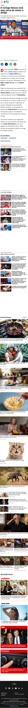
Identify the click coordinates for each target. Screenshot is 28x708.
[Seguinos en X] (12, 688)
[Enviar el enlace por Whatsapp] (10, 64)
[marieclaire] (14, 604)
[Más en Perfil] (9, 574)
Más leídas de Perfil (8, 254)
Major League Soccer (5, 141)
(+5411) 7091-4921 (8, 704)
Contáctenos (3, 694)
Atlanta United (12, 138)
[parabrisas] (14, 651)
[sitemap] (22, 688)
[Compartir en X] (6, 64)
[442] (14, 684)
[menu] (2, 1)
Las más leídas (6, 193)
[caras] (14, 628)
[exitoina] (14, 579)
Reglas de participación (19, 694)
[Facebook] (9, 688)
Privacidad (3, 695)
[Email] (14, 64)
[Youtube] (16, 688)
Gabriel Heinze (4, 138)
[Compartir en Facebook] (2, 64)
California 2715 (8, 703)
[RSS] (19, 688)
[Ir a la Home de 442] (6, 2)
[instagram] (6, 688)
